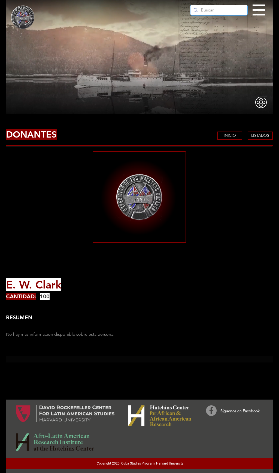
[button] (259, 10)
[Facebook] (211, 410)
